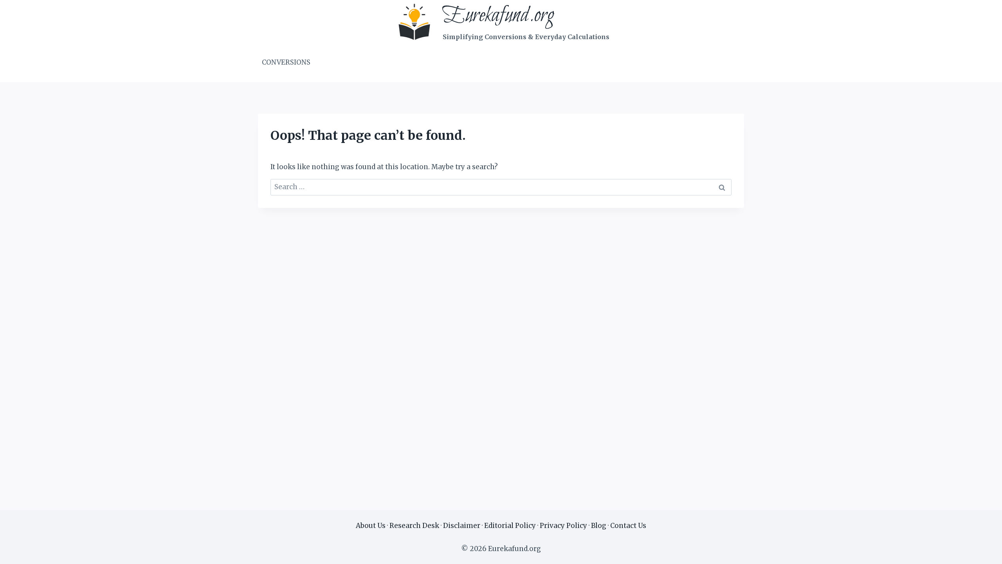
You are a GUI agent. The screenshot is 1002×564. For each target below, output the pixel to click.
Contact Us (628, 525)
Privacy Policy (563, 525)
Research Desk (414, 525)
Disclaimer (461, 525)
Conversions (286, 62)
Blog (598, 525)
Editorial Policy (510, 525)
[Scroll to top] (982, 552)
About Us (371, 525)
